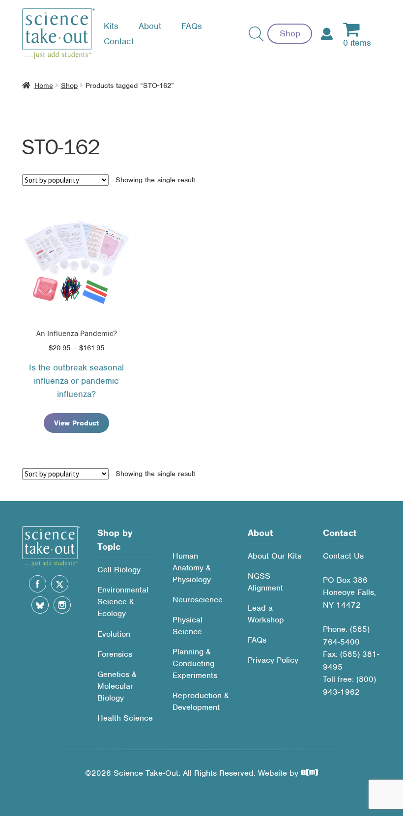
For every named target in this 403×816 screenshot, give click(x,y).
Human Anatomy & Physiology (192, 568)
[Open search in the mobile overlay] (256, 34)
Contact (119, 41)
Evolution (113, 634)
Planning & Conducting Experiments (195, 663)
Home (43, 85)
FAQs (191, 26)
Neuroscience (198, 599)
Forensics (114, 654)
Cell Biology (119, 569)
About (150, 26)
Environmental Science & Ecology (122, 602)
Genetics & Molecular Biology (117, 686)
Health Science (125, 718)
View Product (76, 423)
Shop (290, 33)
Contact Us (343, 556)
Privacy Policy (273, 660)
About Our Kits (274, 556)
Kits (111, 26)
